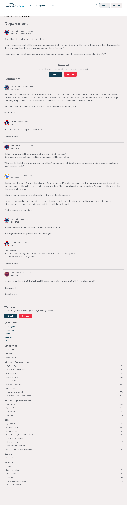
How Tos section (64, 474)
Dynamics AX (64, 404)
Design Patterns (65, 442)
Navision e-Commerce (64, 384)
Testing (64, 466)
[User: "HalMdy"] (6, 87)
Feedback (64, 477)
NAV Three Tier (64, 366)
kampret (14, 31)
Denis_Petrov (16, 273)
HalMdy (14, 86)
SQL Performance (64, 427)
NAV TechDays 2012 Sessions (64, 485)
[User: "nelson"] (6, 122)
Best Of (7, 340)
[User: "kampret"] (6, 32)
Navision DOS (64, 381)
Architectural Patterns (15, 438)
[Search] (97, 5)
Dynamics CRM (64, 408)
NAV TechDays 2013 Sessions (64, 481)
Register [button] (70, 74)
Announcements (64, 357)
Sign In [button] (56, 74)
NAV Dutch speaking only (64, 392)
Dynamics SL (64, 415)
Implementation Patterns (65, 446)
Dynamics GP (64, 411)
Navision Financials (64, 377)
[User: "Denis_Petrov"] (6, 274)
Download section (64, 470)
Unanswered (63, 337)
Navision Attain (64, 373)
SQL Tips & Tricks (64, 431)
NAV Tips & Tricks (64, 388)
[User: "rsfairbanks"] (6, 176)
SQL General (64, 424)
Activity (7, 333)
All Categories (10, 326)
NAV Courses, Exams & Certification (64, 396)
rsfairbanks (15, 175)
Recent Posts (9, 330)
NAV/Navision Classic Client (64, 370)
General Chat (64, 458)
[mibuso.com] (14, 5)
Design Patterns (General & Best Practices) (64, 435)
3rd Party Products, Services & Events (64, 449)
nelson (13, 121)
